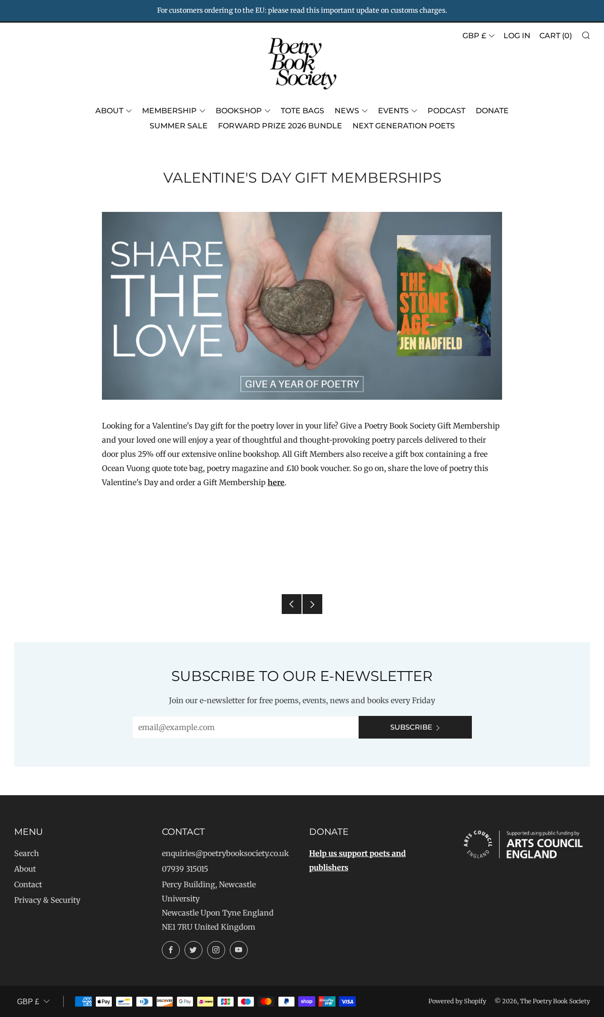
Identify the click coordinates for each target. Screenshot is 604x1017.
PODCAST (446, 110)
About (109, 110)
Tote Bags (302, 110)
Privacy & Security (47, 900)
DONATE (492, 110)
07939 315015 (185, 869)
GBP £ (474, 35)
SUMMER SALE (179, 125)
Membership (169, 110)
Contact (28, 884)
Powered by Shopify (457, 1001)
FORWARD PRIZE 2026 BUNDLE (280, 125)
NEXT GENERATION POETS (403, 125)
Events (393, 110)
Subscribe (411, 727)
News (347, 110)
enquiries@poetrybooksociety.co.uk (225, 853)
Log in (516, 35)
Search (26, 853)
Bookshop (239, 110)
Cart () (555, 35)
